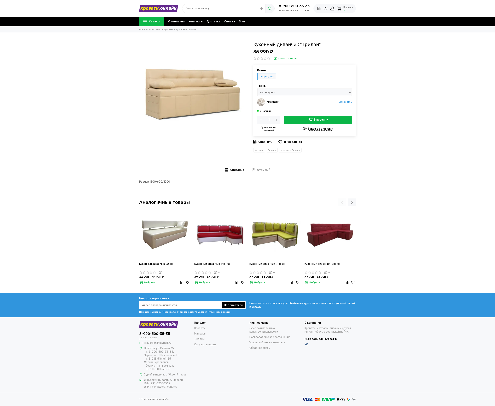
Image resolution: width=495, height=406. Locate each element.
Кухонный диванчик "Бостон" (323, 264)
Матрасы (200, 333)
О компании (176, 21)
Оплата (229, 21)
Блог (242, 21)
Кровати (199, 328)
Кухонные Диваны (290, 150)
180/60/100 (266, 76)
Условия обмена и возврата (267, 342)
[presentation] (342, 202)
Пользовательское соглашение (269, 337)
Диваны (271, 150)
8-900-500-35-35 (294, 6)
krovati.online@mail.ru (158, 343)
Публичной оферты (219, 312)
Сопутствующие (205, 344)
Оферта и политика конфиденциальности (263, 330)
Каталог (154, 21)
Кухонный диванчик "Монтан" (213, 264)
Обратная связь (259, 348)
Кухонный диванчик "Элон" (156, 264)
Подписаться (233, 305)
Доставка (213, 21)
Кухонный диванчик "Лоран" (267, 264)
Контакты (196, 21)
